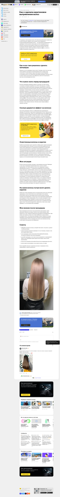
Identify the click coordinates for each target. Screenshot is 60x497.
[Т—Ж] (6, 4)
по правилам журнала (34, 341)
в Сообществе (30, 20)
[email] (20, 493)
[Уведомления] (49, 4)
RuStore (49, 492)
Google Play (43, 492)
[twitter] (25, 493)
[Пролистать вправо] (53, 403)
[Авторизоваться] (58, 4)
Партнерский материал (45, 458)
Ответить (21, 373)
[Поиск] (48, 4)
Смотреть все (3, 41)
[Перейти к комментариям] (26, 445)
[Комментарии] (34, 428)
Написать (54, 4)
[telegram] (22, 493)
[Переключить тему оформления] (51, 4)
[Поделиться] (28, 16)
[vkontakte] (24, 493)
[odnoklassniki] (29, 493)
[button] (59, 0)
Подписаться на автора (25, 329)
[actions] (28, 373)
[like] (23, 373)
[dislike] (26, 373)
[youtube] (27, 493)
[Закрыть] (59, 341)
